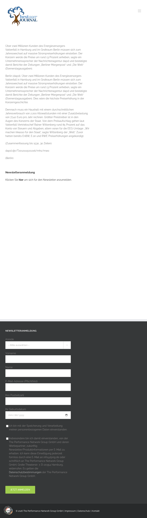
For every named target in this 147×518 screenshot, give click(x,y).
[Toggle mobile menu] (140, 11)
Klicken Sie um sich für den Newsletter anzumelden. (38, 179)
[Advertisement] (32, 243)
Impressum (70, 511)
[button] (8, 510)
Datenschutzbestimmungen (25, 472)
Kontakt (95, 511)
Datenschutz (83, 511)
